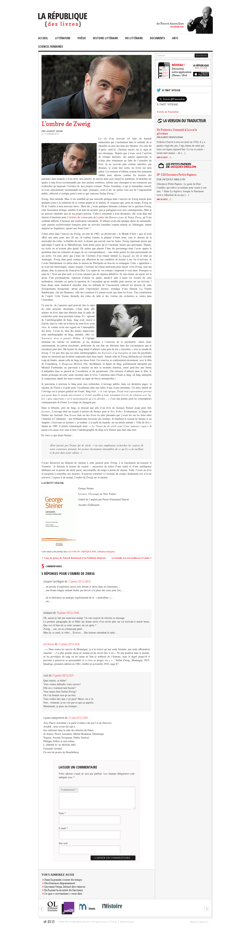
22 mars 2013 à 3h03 (78, 718)
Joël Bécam (48, 644)
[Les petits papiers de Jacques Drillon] (182, 167)
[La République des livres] (63, 26)
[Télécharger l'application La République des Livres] (183, 77)
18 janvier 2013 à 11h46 (68, 613)
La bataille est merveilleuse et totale (130, 558)
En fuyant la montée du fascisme (63, 890)
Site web (63, 843)
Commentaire (68, 789)
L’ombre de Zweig (66, 124)
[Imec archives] (87, 910)
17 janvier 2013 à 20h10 (79, 581)
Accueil (43, 38)
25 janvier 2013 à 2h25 (63, 675)
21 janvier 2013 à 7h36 (68, 644)
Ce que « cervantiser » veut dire (63, 893)
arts (175, 38)
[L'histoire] (112, 910)
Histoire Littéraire (105, 38)
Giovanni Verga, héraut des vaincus (64, 886)
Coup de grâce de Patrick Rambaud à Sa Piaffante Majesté (75, 558)
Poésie (82, 38)
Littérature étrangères (105, 551)
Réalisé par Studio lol (199, 921)
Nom (61, 813)
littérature (62, 38)
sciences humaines (50, 47)
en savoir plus (177, 26)
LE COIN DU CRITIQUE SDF (82, 551)
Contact (114, 921)
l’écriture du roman (77, 217)
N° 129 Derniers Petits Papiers (176, 174)
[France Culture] (68, 914)
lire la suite (165, 157)
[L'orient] (52, 910)
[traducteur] (182, 122)
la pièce (100, 217)
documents (157, 38)
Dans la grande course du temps (63, 879)
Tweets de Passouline (168, 111)
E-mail (62, 828)
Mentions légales (127, 921)
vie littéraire (134, 38)
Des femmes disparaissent (59, 883)
